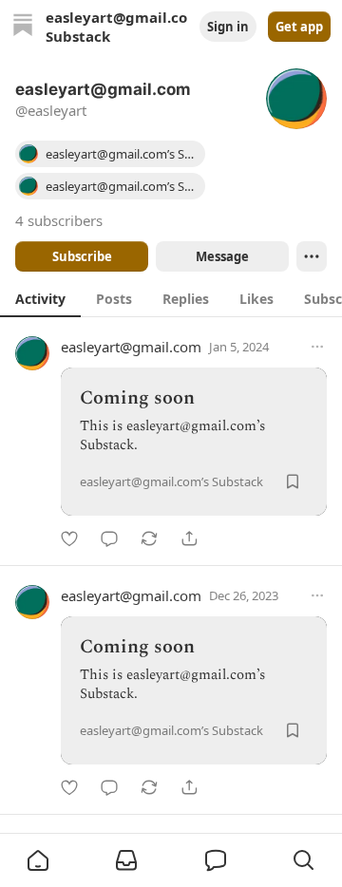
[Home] (22, 27)
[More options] (317, 346)
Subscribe (82, 256)
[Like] (69, 538)
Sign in (228, 26)
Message (222, 256)
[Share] (189, 538)
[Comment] (109, 538)
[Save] (292, 481)
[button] (38, 860)
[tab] (40, 298)
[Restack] (149, 538)
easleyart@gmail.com (131, 346)
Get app (299, 26)
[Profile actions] (311, 256)
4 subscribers (59, 220)
